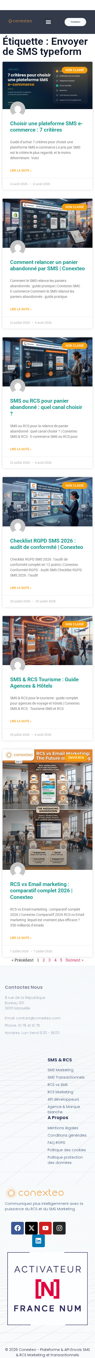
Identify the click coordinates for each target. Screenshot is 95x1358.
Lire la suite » (21, 170)
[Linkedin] (38, 1240)
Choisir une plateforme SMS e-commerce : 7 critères (46, 126)
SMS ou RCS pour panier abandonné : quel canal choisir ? (46, 407)
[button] (48, 22)
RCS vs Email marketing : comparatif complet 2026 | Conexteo (41, 890)
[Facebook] (17, 1228)
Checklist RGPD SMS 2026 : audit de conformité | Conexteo (46, 544)
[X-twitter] (31, 1228)
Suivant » (74, 959)
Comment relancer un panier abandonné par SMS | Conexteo (47, 265)
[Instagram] (59, 1228)
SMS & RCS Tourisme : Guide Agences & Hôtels (44, 682)
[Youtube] (45, 1228)
